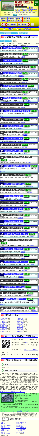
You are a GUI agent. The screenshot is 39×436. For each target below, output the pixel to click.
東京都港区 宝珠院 (12, 145)
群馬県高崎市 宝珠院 (12, 92)
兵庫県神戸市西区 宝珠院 (15, 299)
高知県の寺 (20, 328)
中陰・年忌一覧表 (5, 433)
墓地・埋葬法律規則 (6, 425)
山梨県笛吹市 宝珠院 (13, 221)
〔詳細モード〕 (5, 41)
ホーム (15, 14)
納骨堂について (20, 432)
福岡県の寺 (3, 329)
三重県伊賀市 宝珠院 (13, 274)
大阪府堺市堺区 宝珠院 (14, 287)
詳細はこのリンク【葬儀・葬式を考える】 (12, 392)
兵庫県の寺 (20, 321)
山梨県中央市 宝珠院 (13, 215)
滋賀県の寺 (3, 320)
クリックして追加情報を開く (12, 419)
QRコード (28, 342)
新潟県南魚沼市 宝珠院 (14, 190)
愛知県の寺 (3, 318)
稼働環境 (19, 411)
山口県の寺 (20, 325)
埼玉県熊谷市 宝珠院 (13, 120)
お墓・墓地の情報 (20, 429)
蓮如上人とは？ (5, 422)
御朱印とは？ (19, 426)
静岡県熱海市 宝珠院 (13, 255)
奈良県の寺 (3, 322)
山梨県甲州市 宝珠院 (13, 228)
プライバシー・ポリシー (8, 411)
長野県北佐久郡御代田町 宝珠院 (18, 240)
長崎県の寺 (3, 331)
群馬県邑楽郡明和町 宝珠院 (15, 86)
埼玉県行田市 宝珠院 (13, 105)
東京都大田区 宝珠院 (13, 151)
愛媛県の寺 (3, 328)
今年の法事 (19, 430)
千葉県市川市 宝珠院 (13, 132)
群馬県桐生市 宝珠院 (12, 98)
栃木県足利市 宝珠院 (12, 79)
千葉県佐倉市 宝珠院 (13, 126)
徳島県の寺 (3, 327)
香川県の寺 (20, 327)
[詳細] (25, 48)
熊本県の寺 (20, 331)
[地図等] (25, 51)
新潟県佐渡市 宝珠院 (13, 196)
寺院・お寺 (4, 432)
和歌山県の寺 (20, 322)
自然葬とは (4, 429)
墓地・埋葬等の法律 (21, 422)
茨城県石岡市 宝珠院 (12, 61)
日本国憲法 (19, 425)
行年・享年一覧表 (5, 428)
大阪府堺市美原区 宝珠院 (15, 293)
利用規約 (26, 411)
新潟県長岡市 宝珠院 (13, 203)
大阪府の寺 (3, 321)
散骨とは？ (4, 423)
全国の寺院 (24, 33)
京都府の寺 (20, 320)
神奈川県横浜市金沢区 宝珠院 (17, 166)
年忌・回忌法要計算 (21, 428)
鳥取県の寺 (3, 324)
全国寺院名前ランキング (9, 33)
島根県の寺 (20, 324)
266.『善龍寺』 (23, 24)
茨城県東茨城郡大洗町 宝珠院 (16, 67)
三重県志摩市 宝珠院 (13, 268)
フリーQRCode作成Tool (31, 350)
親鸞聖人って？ (5, 430)
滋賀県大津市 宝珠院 (13, 280)
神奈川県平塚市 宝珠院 (14, 175)
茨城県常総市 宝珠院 (12, 48)
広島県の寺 (3, 325)
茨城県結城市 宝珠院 (12, 54)
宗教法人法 (19, 423)
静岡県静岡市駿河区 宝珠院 (16, 262)
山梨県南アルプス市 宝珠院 (16, 234)
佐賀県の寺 (20, 329)
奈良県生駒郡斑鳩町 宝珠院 (16, 308)
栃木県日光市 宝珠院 (12, 73)
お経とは (3, 426)
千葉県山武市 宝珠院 (13, 138)
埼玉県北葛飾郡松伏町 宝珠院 (17, 111)
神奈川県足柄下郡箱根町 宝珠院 (18, 157)
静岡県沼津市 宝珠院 (13, 249)
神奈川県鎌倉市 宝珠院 (14, 184)
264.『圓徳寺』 (12, 24)
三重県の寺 (20, 318)
